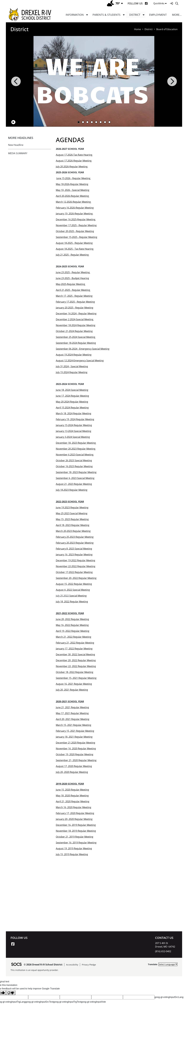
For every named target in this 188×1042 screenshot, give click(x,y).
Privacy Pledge (89, 964)
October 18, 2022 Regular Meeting (74, 672)
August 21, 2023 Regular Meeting (74, 484)
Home (137, 29)
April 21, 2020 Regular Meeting (72, 801)
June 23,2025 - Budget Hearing (72, 278)
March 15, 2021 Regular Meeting (73, 725)
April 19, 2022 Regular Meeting (72, 631)
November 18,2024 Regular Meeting (75, 325)
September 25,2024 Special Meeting (76, 337)
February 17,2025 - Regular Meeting (75, 301)
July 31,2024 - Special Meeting (72, 366)
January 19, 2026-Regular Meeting (74, 213)
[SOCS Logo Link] (16, 964)
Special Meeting (78, 595)
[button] (87, 15)
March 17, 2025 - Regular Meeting (74, 295)
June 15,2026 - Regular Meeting (73, 178)
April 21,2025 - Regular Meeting (73, 290)
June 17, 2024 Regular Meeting (72, 395)
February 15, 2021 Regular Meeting (75, 730)
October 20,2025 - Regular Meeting (75, 231)
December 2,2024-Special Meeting (75, 319)
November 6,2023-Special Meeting (75, 454)
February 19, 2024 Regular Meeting (75, 419)
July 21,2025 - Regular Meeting (72, 254)
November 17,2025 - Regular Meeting (76, 225)
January (60, 437)
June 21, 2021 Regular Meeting (72, 707)
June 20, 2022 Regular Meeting (72, 619)
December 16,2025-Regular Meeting (75, 219)
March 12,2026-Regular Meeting (73, 201)
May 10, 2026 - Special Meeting (72, 190)
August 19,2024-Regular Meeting (74, 354)
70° (117, 3)
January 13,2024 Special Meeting (73, 431)
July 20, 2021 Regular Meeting (72, 689)
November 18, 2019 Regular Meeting (76, 830)
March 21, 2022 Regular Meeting (73, 636)
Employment (158, 14)
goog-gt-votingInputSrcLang (169, 997)
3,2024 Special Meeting (77, 437)
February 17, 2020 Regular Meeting (75, 813)
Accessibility (72, 964)
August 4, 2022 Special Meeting (73, 589)
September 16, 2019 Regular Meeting (76, 842)
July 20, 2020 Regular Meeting (72, 772)
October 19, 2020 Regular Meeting (74, 754)
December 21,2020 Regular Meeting (75, 742)
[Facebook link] (13, 944)
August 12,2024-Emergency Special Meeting (80, 360)
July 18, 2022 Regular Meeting (72, 601)
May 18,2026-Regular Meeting (72, 184)
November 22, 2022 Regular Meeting (76, 666)
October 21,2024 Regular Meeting (74, 331)
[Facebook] (146, 3)
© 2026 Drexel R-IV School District (43, 964)
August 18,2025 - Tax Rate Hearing (75, 248)
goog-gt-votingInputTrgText (67, 1002)
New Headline (15, 145)
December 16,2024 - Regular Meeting (76, 313)
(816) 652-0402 (163, 951)
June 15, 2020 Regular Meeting (72, 789)
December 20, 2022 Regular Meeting (76, 660)
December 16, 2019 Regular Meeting (76, 825)
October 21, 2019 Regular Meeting (74, 836)
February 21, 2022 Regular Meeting (75, 642)
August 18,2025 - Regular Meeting (74, 243)
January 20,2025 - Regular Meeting (74, 307)
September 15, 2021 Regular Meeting (76, 678)
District (149, 29)
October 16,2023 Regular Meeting (74, 466)
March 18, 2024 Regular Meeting (73, 413)
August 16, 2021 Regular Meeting (74, 683)
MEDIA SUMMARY (17, 153)
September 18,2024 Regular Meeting (76, 342)
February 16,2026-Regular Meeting (75, 207)
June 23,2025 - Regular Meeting (73, 272)
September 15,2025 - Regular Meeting (76, 237)
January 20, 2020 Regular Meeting (74, 819)
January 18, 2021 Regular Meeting (74, 736)
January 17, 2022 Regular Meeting (74, 648)
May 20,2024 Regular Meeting (72, 401)
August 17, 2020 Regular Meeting (74, 766)
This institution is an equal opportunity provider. (35, 970)
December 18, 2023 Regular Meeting (76, 442)
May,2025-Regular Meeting (71, 284)
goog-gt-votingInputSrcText (39, 1002)
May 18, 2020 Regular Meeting (72, 795)
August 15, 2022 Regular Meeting (74, 584)
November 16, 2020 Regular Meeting (76, 748)
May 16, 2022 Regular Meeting (72, 625)
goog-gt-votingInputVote (93, 1002)
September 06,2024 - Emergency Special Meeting (82, 348)
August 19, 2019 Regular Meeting (74, 848)
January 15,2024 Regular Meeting (74, 425)
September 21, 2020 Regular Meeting (76, 760)
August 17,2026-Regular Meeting (74, 160)
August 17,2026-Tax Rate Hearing (74, 154)
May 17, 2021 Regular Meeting (72, 713)
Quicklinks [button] (158, 3)
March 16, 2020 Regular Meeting (73, 807)
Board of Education (167, 29)
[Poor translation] (10, 992)
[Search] (177, 3)
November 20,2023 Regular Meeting (76, 448)
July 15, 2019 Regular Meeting (72, 854)
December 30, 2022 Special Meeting (75, 654)
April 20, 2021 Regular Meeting (72, 719)
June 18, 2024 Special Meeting (72, 390)
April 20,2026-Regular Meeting (72, 196)
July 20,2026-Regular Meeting (72, 166)
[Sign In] (171, 3)
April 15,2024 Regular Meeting (72, 407)
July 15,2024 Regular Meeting (71, 372)
